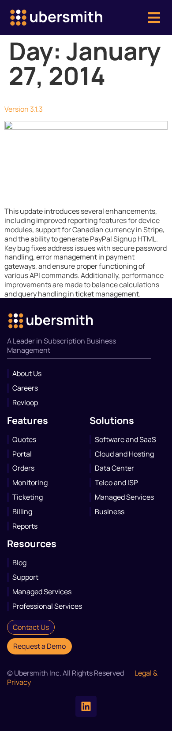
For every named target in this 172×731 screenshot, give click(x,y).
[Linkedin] (86, 706)
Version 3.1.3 (23, 109)
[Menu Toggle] (154, 17)
